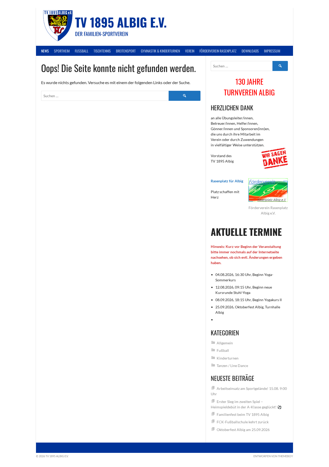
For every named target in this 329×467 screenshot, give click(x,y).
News (45, 50)
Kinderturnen (228, 358)
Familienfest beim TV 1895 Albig (243, 414)
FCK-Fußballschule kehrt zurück (243, 422)
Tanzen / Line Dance (232, 365)
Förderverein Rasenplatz (217, 50)
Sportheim (62, 50)
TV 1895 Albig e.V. (121, 22)
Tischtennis (102, 50)
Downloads (250, 50)
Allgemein (225, 343)
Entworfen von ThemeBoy (273, 456)
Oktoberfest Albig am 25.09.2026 (243, 429)
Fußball (81, 50)
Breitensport (126, 50)
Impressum (272, 50)
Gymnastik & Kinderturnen (160, 50)
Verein (189, 50)
